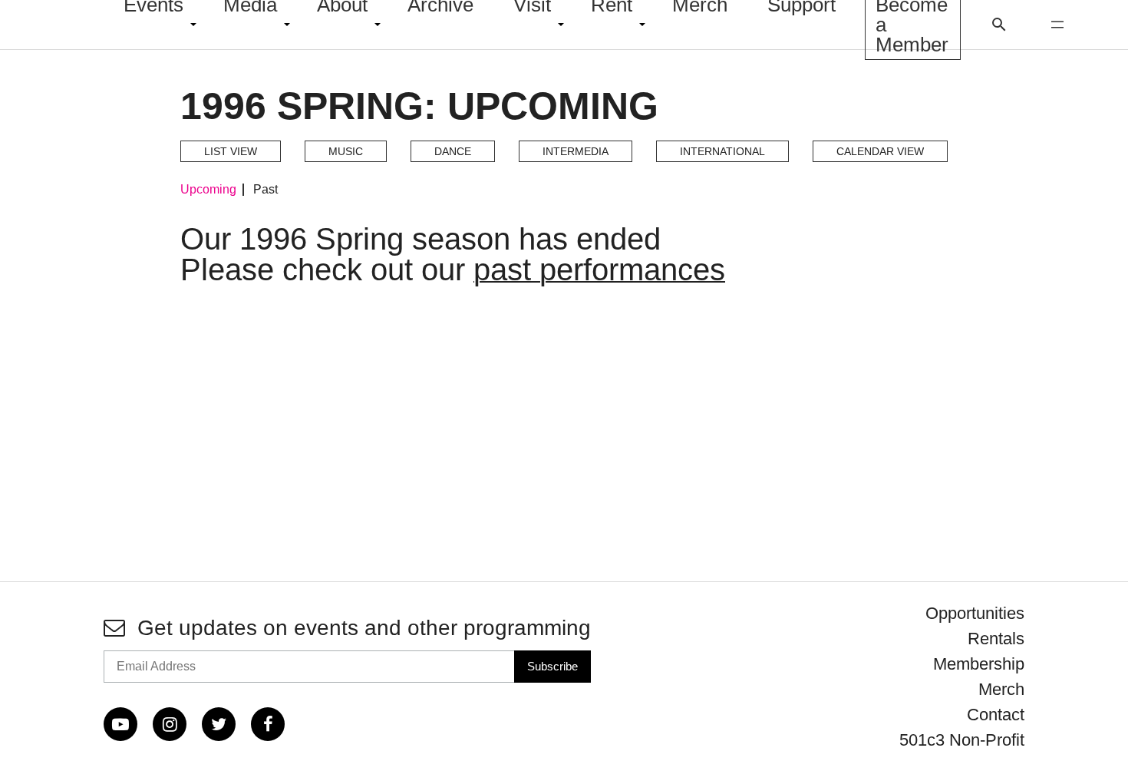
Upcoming (208, 190)
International (722, 151)
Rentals (996, 638)
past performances (599, 269)
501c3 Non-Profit (961, 739)
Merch (1001, 689)
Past (265, 190)
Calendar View (880, 151)
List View (230, 151)
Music (345, 151)
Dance (452, 151)
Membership (978, 663)
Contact (995, 714)
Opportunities (974, 613)
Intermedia (576, 151)
